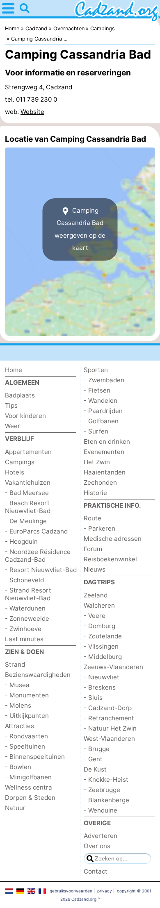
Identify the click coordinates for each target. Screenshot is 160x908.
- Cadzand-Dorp (108, 708)
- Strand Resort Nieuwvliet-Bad (28, 594)
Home (13, 370)
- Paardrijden (103, 411)
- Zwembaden (104, 380)
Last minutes (24, 639)
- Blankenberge (106, 800)
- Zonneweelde (27, 618)
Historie (95, 493)
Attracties (19, 726)
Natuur (15, 808)
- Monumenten (27, 695)
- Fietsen (97, 390)
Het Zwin (97, 462)
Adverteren (100, 836)
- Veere (94, 616)
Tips (11, 405)
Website (32, 112)
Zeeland (95, 595)
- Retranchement (109, 718)
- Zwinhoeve (23, 629)
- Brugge (97, 749)
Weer (12, 426)
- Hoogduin (21, 541)
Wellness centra (28, 787)
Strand (15, 664)
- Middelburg (103, 657)
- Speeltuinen (25, 746)
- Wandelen (100, 400)
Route (92, 518)
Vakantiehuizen (27, 482)
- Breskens (100, 687)
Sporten (96, 370)
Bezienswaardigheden (38, 675)
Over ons (97, 846)
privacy (104, 890)
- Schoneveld (24, 580)
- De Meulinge (26, 521)
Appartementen (28, 452)
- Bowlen (18, 767)
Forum (93, 549)
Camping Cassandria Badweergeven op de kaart (80, 229)
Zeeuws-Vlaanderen (113, 667)
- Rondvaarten (26, 736)
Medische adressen (113, 539)
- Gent (93, 759)
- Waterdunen (25, 608)
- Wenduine (100, 810)
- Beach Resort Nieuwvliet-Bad (27, 507)
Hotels (14, 472)
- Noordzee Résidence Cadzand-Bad (38, 555)
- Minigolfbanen (28, 777)
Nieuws (94, 569)
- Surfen (96, 431)
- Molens (18, 705)
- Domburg (99, 626)
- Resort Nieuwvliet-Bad (41, 570)
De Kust (95, 769)
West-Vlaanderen (109, 738)
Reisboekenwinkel (110, 559)
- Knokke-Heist (106, 779)
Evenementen (104, 452)
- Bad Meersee (27, 493)
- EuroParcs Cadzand (36, 531)
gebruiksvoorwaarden (71, 890)
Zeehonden (100, 482)
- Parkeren (99, 528)
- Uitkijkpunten (27, 716)
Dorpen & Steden (30, 797)
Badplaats (20, 395)
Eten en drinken (107, 441)
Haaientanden (105, 472)
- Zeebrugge (102, 790)
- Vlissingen (101, 646)
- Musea (17, 685)
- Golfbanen (101, 421)
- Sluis (93, 697)
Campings (19, 462)
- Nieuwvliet (101, 677)
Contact (95, 871)
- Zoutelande (103, 636)
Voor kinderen (25, 416)
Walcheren (99, 605)
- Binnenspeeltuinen (35, 756)
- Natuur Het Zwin (110, 728)
